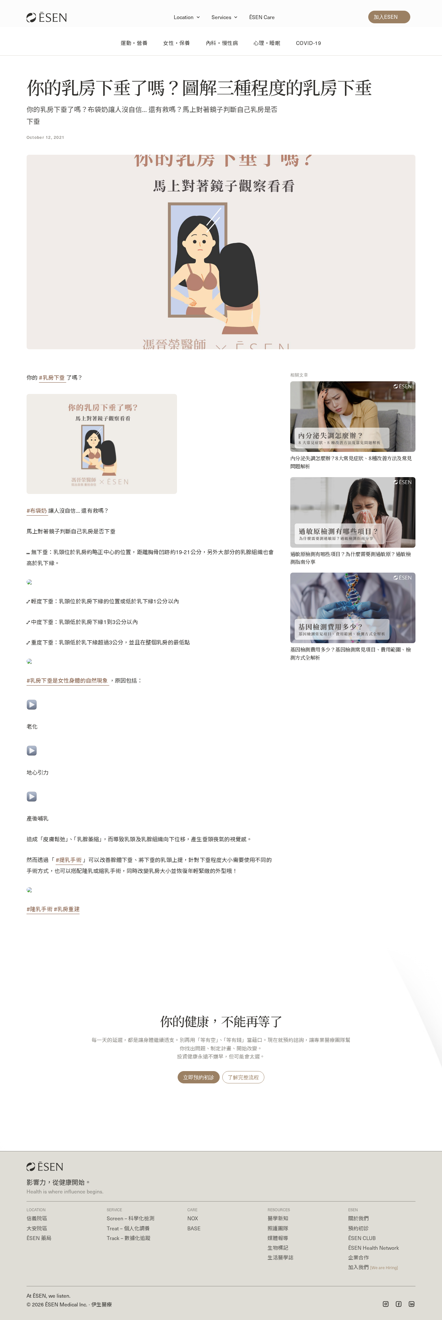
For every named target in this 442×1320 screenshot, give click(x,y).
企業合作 (358, 1257)
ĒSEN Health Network (373, 1247)
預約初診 (358, 1228)
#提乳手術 (69, 860)
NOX (192, 1218)
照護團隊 (278, 1228)
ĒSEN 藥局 (39, 1238)
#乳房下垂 (52, 377)
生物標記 (278, 1247)
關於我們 (358, 1218)
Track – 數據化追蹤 (128, 1238)
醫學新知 (278, 1218)
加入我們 (373, 1267)
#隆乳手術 (40, 909)
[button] (187, 17)
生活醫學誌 (280, 1257)
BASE (194, 1228)
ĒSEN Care (262, 17)
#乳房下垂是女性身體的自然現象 (68, 680)
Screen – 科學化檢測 (130, 1218)
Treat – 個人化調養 (128, 1228)
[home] (50, 17)
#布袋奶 (37, 510)
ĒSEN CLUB (362, 1238)
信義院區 (37, 1218)
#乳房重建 (67, 909)
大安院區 (37, 1228)
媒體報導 (278, 1238)
